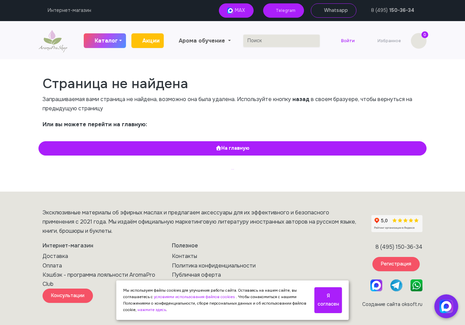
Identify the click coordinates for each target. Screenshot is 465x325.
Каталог (106, 40)
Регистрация (396, 264)
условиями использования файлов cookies (195, 296)
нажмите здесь (152, 309)
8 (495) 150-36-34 (398, 246)
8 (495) (392, 10)
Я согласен (328, 300)
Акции (151, 40)
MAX (239, 10)
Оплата (52, 265)
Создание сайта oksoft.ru (392, 304)
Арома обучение (203, 40)
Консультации (67, 295)
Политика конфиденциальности (214, 265)
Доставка (55, 256)
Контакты (184, 256)
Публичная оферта (196, 274)
